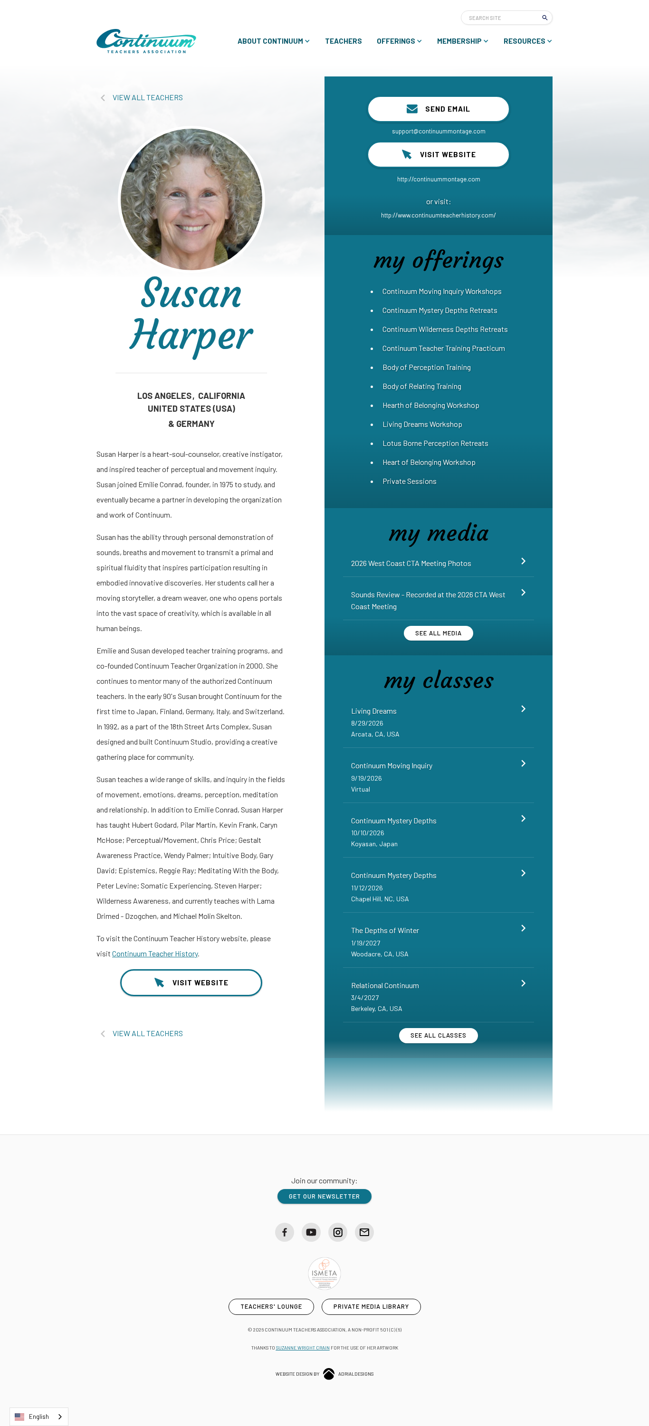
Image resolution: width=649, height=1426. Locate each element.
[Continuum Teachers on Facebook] (284, 1232)
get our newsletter (324, 1196)
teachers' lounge (271, 1306)
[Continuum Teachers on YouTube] (311, 1232)
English (39, 1416)
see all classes (438, 1035)
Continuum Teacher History (155, 953)
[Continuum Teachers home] (146, 41)
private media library (371, 1306)
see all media (438, 633)
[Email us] (364, 1232)
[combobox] (39, 1416)
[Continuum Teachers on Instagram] (337, 1232)
